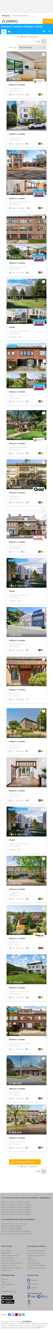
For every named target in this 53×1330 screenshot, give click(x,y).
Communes (14, 1328)
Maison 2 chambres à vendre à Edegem (16, 1205)
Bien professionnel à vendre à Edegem (16, 1231)
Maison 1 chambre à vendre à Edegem (15, 1202)
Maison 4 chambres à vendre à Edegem (16, 1209)
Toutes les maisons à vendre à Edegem (16, 1214)
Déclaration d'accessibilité (28, 1328)
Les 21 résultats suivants (23, 1162)
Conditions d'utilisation (9, 1323)
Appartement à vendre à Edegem (14, 1224)
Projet (12, 327)
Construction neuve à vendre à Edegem (16, 1234)
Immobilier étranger (20, 16)
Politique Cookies (24, 1323)
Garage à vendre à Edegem (11, 1226)
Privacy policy (37, 1323)
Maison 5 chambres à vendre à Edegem (16, 1212)
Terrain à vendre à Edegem (11, 1229)
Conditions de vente (15, 1326)
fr (50, 16)
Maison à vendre (17, 85)
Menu (49, 21)
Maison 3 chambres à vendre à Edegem (16, 1207)
